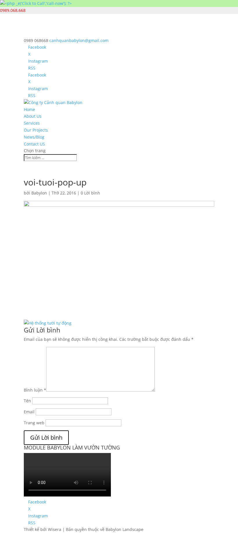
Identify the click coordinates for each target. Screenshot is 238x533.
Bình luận (35, 390)
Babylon (39, 193)
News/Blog (34, 137)
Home (29, 109)
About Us (33, 116)
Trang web (34, 422)
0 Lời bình (90, 193)
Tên (27, 400)
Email (29, 411)
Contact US (34, 144)
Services (32, 123)
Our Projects (36, 130)
